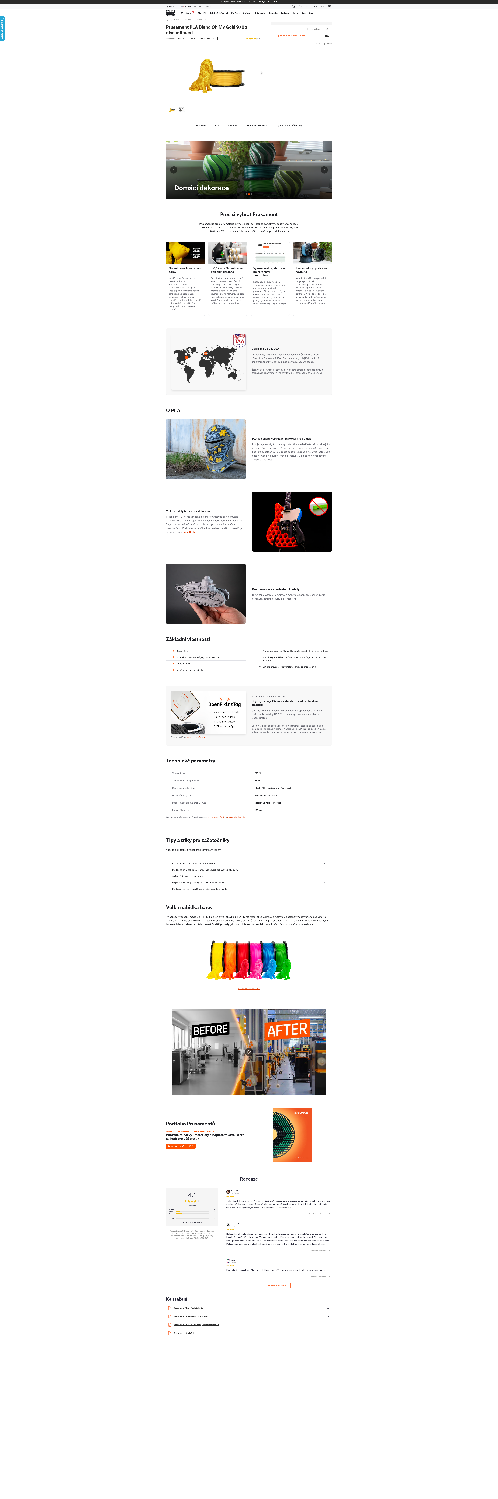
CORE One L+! (270, 1)
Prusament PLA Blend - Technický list (191, 1316)
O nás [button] (311, 13)
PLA (217, 125)
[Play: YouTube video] (249, 1052)
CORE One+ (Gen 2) (254, 1)
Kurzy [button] (295, 13)
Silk (214, 38)
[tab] (246, 194)
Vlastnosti (232, 125)
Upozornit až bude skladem (291, 35)
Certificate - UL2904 (184, 1332)
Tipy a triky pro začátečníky (288, 125)
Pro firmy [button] (235, 13)
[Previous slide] (173, 170)
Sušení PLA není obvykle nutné (187, 876)
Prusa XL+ (240, 1)
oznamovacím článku (196, 737)
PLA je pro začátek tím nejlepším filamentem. (194, 863)
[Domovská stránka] (167, 19)
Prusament (188, 19)
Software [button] (247, 13)
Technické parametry (256, 125)
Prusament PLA (202, 19)
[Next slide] (324, 170)
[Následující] (261, 73)
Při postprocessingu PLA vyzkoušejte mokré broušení (198, 882)
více (327, 35)
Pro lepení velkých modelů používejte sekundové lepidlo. (200, 889)
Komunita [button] (273, 13)
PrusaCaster (189, 532)
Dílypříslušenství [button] (219, 13)
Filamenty (176, 19)
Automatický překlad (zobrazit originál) (319, 1213)
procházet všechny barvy (249, 988)
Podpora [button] (285, 13)
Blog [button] (303, 13)
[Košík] (329, 6)
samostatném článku (216, 817)
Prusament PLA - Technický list (189, 1307)
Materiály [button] (202, 13)
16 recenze (263, 39)
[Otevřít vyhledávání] (293, 6)
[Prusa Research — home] (170, 12)
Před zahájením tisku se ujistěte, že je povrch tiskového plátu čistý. (205, 870)
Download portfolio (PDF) (180, 1146)
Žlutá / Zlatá (204, 38)
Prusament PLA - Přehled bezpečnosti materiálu (196, 1324)
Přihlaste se (185, 1222)
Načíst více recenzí (278, 1285)
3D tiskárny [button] (187, 12)
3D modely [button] (260, 13)
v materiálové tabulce (236, 817)
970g (193, 38)
